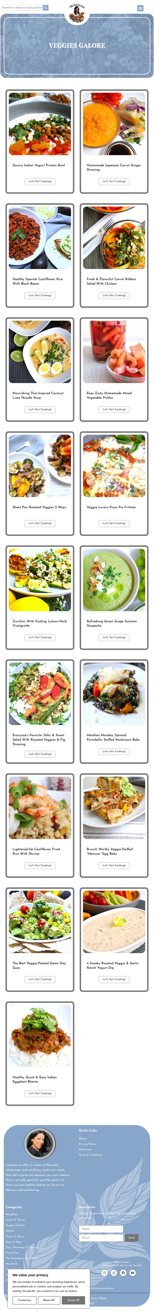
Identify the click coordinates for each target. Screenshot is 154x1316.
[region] (49, 1288)
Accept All (73, 1300)
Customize (24, 1300)
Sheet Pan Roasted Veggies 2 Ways (39, 507)
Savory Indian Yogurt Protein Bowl (39, 165)
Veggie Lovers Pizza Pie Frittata (111, 507)
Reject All (49, 1300)
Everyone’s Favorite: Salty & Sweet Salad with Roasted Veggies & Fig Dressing (39, 740)
